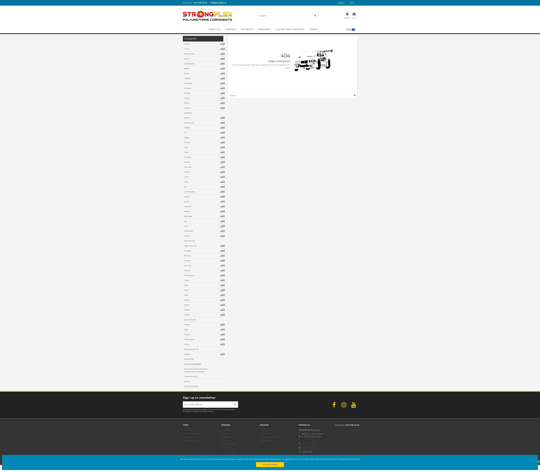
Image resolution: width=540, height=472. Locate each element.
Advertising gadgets (192, 364)
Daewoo (187, 108)
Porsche (187, 265)
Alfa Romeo (189, 54)
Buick (186, 73)
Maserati (187, 206)
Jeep (186, 182)
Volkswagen (189, 339)
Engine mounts (190, 376)
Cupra (186, 98)
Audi (186, 59)
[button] (350, 29)
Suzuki (187, 315)
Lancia (187, 197)
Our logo (226, 448)
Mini (186, 226)
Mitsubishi (188, 231)
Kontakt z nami (229, 455)
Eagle (186, 137)
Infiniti (187, 172)
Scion (186, 290)
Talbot (187, 325)
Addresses (266, 441)
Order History (267, 433)
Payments (227, 437)
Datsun (187, 118)
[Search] (315, 16)
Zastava (187, 354)
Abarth (187, 44)
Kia (185, 187)
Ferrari (187, 142)
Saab (186, 285)
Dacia (186, 103)
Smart (186, 305)
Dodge (187, 128)
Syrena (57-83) (190, 320)
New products (190, 437)
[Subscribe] (235, 404)
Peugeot (188, 251)
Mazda (187, 211)
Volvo (186, 344)
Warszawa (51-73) (191, 349)
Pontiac (187, 261)
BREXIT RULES (229, 444)
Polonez (187, 256)
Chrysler (187, 88)
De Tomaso (189, 123)
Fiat (185, 147)
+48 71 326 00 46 (308, 443)
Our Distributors (191, 441)
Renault (187, 270)
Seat (186, 295)
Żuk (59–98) (189, 359)
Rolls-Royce (189, 275)
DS (185, 133)
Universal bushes (191, 386)
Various (187, 381)
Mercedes (188, 216)
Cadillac (187, 78)
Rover (186, 280)
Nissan (187, 236)
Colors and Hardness (193, 433)
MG (185, 221)
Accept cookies (270, 464)
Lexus (186, 201)
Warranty (227, 441)
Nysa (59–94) (189, 241)
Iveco (186, 177)
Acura (186, 49)
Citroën (187, 93)
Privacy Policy (229, 451)
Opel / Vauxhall (190, 246)
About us (188, 430)
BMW (186, 69)
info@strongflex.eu (309, 448)
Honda (187, 162)
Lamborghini (189, 192)
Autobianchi (189, 64)
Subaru (187, 310)
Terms (225, 433)
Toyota (187, 334)
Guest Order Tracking (271, 437)
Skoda (186, 300)
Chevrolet (188, 83)
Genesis (187, 157)
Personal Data (268, 430)
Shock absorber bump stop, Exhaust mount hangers (196, 370)
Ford (186, 152)
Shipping (226, 430)
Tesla (186, 330)
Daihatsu (188, 113)
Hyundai (187, 167)
